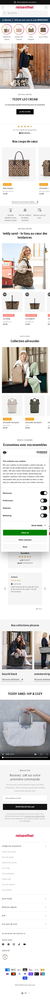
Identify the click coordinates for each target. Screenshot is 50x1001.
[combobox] (25, 13)
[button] (2, 7)
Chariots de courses (9, 863)
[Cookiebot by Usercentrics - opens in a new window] (36, 452)
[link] (17, 656)
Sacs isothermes (8, 874)
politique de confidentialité (35, 816)
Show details (36, 525)
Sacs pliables (7, 890)
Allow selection (25, 540)
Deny (25, 547)
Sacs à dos (6, 868)
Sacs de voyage (8, 857)
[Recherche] (4, 13)
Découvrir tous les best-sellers (23, 202)
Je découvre (25, 112)
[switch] (43, 501)
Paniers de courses (9, 852)
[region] (25, 588)
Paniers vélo (6, 879)
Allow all (25, 533)
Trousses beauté (8, 884)
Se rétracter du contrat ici (13, 933)
